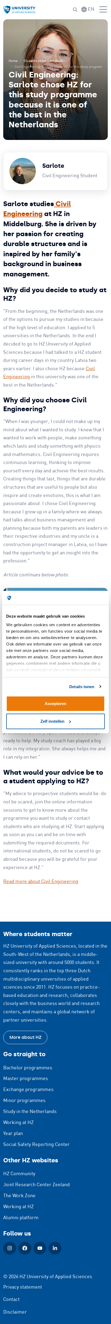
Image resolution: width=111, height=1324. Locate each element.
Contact (11, 1299)
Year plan (13, 1133)
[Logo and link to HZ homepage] (19, 9)
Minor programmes (24, 1100)
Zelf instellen (52, 721)
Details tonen (81, 686)
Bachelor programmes (27, 1068)
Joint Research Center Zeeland (36, 1184)
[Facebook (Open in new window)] (24, 1248)
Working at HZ (18, 1122)
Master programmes (25, 1078)
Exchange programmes (28, 1089)
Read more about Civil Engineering (40, 881)
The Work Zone (19, 1195)
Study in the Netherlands (30, 1111)
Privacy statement (22, 1287)
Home (13, 61)
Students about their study (43, 61)
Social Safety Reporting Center (36, 1144)
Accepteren (55, 703)
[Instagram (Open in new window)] (9, 1248)
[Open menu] (103, 9)
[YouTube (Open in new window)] (39, 1248)
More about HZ (25, 1037)
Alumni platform (21, 1217)
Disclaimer (15, 1312)
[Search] (75, 9)
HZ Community (19, 1173)
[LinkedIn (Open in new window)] (54, 1248)
